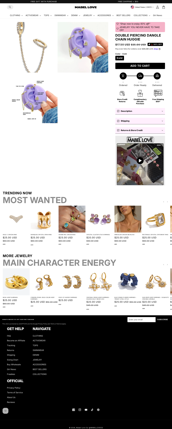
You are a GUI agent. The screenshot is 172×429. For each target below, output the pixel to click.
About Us (11, 397)
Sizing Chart (12, 360)
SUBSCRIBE (162, 320)
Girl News (11, 369)
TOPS (35, 345)
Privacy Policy (13, 388)
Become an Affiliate (16, 340)
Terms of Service (15, 392)
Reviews (11, 402)
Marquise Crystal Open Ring (41, 234)
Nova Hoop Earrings (10, 297)
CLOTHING (38, 336)
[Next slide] (167, 202)
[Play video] (140, 160)
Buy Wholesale (14, 364)
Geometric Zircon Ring (67, 234)
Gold (119, 58)
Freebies (11, 374)
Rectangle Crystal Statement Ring (155, 234)
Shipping (11, 355)
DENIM (36, 355)
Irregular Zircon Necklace (124, 234)
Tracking (11, 345)
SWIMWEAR (38, 350)
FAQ (9, 336)
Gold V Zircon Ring (10, 234)
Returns (10, 350)
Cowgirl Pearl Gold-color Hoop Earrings (42, 298)
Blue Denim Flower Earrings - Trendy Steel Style (125, 298)
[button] (10, 7)
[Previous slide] (163, 202)
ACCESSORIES (39, 364)
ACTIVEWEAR (39, 340)
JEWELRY (37, 360)
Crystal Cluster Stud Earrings (98, 234)
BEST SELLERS (40, 369)
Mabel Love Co (82, 428)
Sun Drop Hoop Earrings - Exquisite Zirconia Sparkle (155, 298)
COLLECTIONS (40, 374)
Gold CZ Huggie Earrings (68, 297)
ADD (4, 244)
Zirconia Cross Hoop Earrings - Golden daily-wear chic (98, 298)
